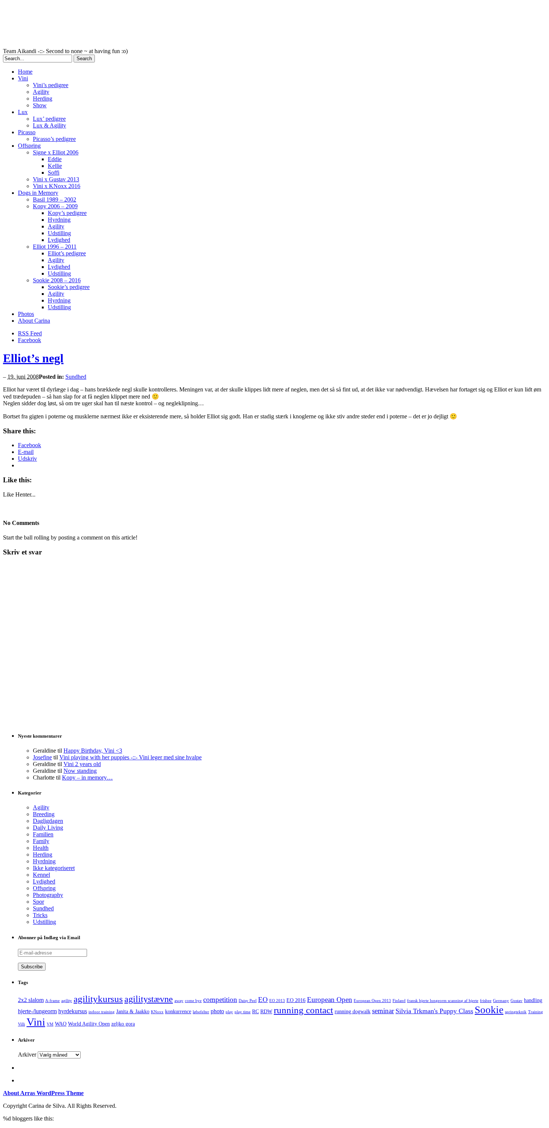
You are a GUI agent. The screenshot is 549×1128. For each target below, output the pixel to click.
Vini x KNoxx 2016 (56, 186)
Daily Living (48, 827)
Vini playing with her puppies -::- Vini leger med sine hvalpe (130, 757)
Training (535, 1012)
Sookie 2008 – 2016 (57, 280)
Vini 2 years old (82, 764)
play (229, 1012)
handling (533, 1000)
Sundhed (75, 377)
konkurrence (178, 1011)
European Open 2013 (372, 1001)
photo (217, 1011)
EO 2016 (295, 1000)
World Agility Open (89, 1024)
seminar (383, 1011)
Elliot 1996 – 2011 (55, 246)
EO (263, 999)
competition (220, 999)
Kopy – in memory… (87, 777)
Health (41, 848)
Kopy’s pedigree (67, 213)
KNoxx (157, 1012)
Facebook (29, 340)
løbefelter (201, 1012)
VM (50, 1024)
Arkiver (27, 1054)
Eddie (55, 159)
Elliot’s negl (33, 358)
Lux (23, 112)
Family (41, 841)
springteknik (516, 1012)
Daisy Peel (248, 1001)
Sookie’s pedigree (69, 287)
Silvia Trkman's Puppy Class (434, 1011)
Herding (42, 98)
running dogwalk (352, 1011)
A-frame (52, 1001)
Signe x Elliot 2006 (55, 152)
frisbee (485, 1001)
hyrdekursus (72, 1011)
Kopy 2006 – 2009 (55, 206)
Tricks (40, 915)
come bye (193, 1001)
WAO (60, 1024)
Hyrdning (59, 219)
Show (40, 105)
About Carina (34, 320)
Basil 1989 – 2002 (54, 199)
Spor (38, 901)
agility (66, 1001)
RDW (266, 1011)
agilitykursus (98, 999)
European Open (329, 999)
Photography (48, 895)
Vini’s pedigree (50, 85)
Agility (41, 92)
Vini (23, 78)
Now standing (80, 771)
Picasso (26, 132)
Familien (43, 834)
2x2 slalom (31, 1000)
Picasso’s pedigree (54, 139)
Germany (501, 1001)
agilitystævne (148, 999)
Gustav (516, 1001)
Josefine (42, 757)
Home (25, 71)
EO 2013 (277, 1001)
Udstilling (59, 233)
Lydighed (59, 240)
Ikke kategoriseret (54, 868)
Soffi (53, 172)
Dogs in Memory (38, 193)
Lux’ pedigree (49, 119)
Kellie (55, 166)
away (178, 1001)
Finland (399, 1001)
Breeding (44, 814)
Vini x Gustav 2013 (56, 179)
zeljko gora (123, 1024)
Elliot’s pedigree (67, 253)
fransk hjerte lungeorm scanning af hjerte (442, 1001)
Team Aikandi (186, 25)
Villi (21, 1024)
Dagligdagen (48, 821)
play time (243, 1012)
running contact (303, 1010)
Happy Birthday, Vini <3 (92, 750)
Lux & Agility (49, 125)
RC (255, 1011)
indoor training (102, 1012)
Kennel (41, 875)
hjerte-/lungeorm (37, 1011)
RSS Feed (30, 333)
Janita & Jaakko (132, 1011)
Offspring (29, 145)
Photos (26, 314)
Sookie (489, 1009)
